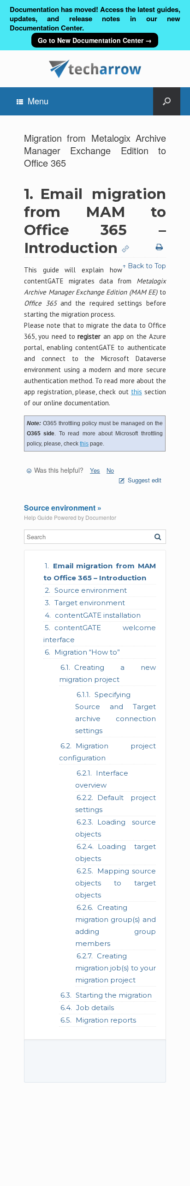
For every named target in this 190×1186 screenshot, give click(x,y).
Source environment (90, 590)
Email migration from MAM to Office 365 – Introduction (99, 571)
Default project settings (115, 803)
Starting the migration (114, 995)
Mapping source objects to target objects (115, 883)
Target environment (89, 602)
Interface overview (101, 779)
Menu (38, 101)
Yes (95, 470)
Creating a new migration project (107, 673)
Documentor (100, 517)
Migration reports (106, 1020)
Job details (95, 1007)
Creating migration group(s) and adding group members (115, 925)
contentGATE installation (98, 615)
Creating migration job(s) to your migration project (115, 967)
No (110, 470)
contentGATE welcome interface (99, 633)
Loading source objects (115, 828)
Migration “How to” (87, 652)
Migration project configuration (107, 751)
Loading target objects (115, 852)
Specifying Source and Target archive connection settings (115, 712)
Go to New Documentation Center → (95, 40)
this (136, 391)
